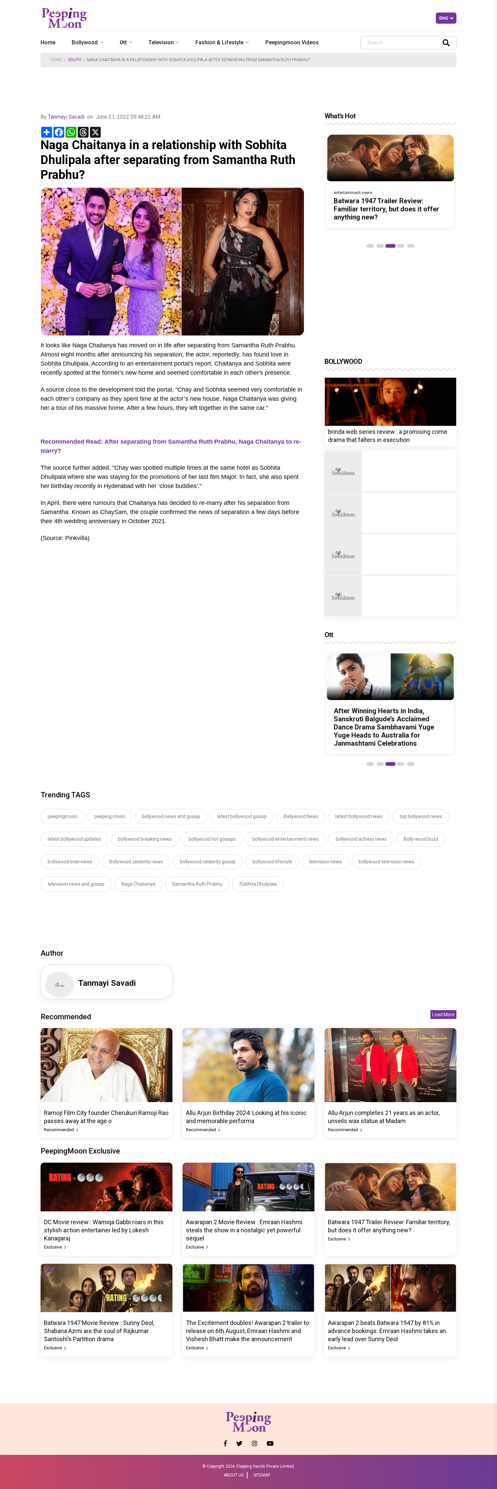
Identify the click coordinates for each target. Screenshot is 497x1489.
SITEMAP (262, 1475)
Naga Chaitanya (138, 884)
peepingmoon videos (292, 42)
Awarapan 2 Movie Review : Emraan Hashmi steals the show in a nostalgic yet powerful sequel (244, 1230)
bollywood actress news (361, 839)
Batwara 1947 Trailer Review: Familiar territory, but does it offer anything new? (386, 209)
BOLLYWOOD (343, 361)
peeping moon (109, 816)
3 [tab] (390, 245)
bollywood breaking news (145, 839)
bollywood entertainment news (286, 839)
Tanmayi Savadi (66, 117)
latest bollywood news (359, 816)
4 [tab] (400, 245)
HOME (56, 59)
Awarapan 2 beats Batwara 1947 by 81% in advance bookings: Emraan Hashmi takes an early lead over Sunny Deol (387, 1331)
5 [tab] (410, 245)
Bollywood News (301, 816)
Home (48, 42)
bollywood (85, 42)
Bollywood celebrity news (136, 861)
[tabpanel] (390, 181)
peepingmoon (62, 816)
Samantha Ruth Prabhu (197, 884)
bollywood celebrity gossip (208, 861)
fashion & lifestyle (219, 42)
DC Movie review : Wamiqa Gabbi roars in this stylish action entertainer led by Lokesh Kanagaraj (104, 1230)
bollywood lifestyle (272, 861)
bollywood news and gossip (171, 816)
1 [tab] (370, 245)
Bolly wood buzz (421, 839)
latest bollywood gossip (242, 816)
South (74, 59)
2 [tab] (380, 245)
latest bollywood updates (74, 839)
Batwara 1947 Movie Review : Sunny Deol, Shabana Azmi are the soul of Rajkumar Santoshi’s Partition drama (99, 1331)
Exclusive (53, 1247)
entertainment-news (353, 192)
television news (325, 861)
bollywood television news (386, 861)
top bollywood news (421, 816)
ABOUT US (233, 1475)
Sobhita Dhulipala (258, 884)
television (161, 42)
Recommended (59, 1129)
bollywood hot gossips (212, 839)
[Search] (446, 42)
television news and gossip (76, 884)
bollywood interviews (70, 861)
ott (123, 42)
